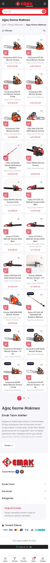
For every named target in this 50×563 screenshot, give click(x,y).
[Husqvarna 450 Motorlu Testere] (35, 80)
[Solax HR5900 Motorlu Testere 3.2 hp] (12, 188)
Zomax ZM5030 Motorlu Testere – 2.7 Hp (35, 277)
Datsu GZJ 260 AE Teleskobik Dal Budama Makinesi (35, 314)
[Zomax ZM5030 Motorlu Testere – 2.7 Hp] (35, 264)
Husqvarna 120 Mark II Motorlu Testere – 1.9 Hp (13, 351)
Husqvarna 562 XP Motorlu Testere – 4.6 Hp (35, 384)
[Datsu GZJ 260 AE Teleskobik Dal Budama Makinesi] (35, 300)
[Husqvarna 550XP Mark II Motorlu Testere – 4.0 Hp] (12, 370)
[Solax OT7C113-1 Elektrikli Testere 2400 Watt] (12, 224)
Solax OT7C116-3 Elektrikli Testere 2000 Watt (35, 238)
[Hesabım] (44, 3)
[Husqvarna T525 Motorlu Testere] (12, 117)
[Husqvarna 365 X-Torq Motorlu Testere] (12, 46)
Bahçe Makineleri (15, 25)
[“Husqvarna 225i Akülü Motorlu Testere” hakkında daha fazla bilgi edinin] (28, 344)
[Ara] (44, 11)
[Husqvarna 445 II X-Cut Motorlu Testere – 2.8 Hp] (12, 80)
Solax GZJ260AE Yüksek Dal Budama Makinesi (12, 165)
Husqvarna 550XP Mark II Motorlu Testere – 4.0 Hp (12, 384)
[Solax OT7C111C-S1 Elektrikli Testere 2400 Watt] (35, 188)
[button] (5, 52)
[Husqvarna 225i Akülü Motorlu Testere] (35, 337)
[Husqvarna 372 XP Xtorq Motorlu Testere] (35, 46)
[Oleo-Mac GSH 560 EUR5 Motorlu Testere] (35, 117)
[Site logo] (24, 4)
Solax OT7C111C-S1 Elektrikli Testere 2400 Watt (35, 202)
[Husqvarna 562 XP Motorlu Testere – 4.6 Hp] (35, 370)
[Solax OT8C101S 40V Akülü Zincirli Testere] (12, 264)
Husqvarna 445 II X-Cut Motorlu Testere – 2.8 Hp (13, 94)
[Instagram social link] (22, 472)
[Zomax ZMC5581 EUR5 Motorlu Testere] (12, 300)
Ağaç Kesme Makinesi (12, 63)
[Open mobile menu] (3, 3)
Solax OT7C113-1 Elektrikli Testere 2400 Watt (13, 238)
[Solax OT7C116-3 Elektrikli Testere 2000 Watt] (35, 224)
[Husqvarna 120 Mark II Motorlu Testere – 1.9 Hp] (12, 337)
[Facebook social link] (17, 472)
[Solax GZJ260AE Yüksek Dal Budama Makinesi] (12, 151)
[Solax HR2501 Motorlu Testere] (35, 151)
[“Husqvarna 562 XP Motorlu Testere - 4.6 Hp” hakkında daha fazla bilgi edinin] (28, 377)
